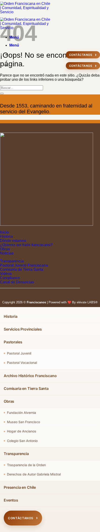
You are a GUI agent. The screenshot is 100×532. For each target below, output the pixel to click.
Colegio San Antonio (22, 441)
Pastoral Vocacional (22, 363)
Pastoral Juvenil (19, 353)
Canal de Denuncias (17, 282)
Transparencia (12, 261)
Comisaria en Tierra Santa (26, 388)
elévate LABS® (87, 302)
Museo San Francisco (23, 422)
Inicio (4, 232)
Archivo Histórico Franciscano (30, 375)
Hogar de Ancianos (21, 431)
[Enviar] (2, 93)
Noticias (6, 253)
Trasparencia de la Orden (26, 465)
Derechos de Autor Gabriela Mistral (34, 474)
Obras (5, 249)
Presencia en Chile (20, 487)
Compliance (10, 278)
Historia (6, 236)
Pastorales (13, 342)
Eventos (11, 500)
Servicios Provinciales (23, 329)
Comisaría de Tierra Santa (21, 269)
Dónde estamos (13, 241)
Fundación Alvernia (21, 413)
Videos (6, 274)
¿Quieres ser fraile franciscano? (26, 245)
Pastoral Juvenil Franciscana (24, 265)
